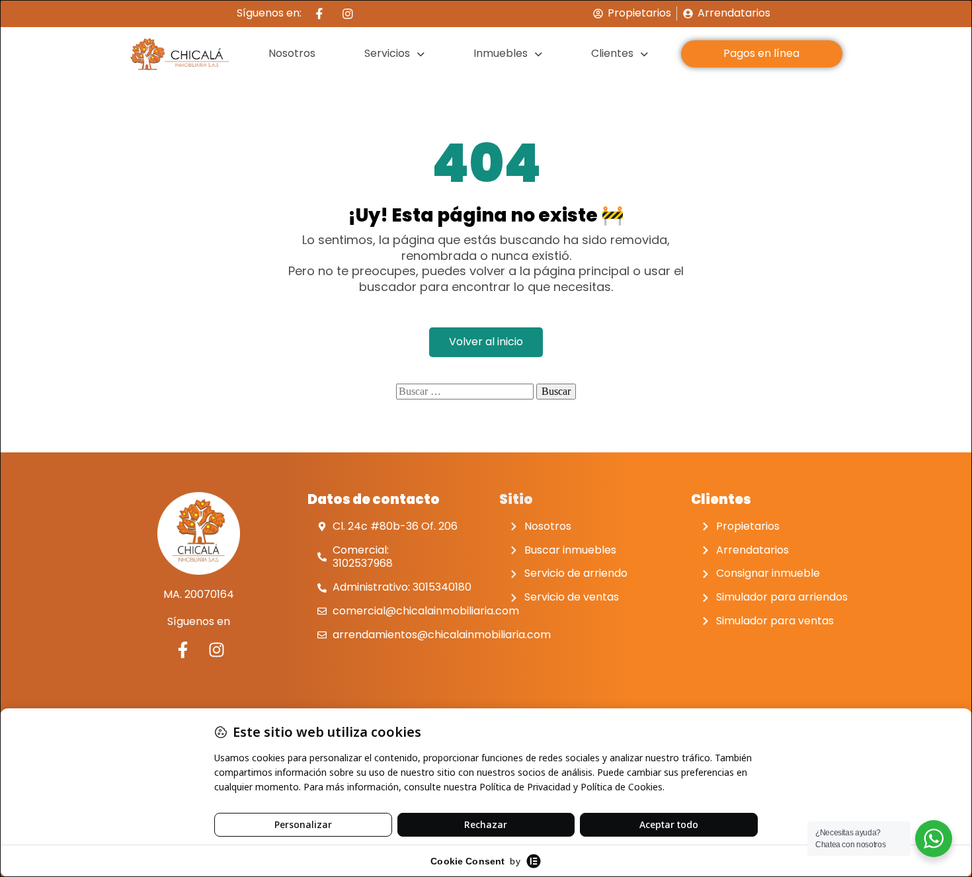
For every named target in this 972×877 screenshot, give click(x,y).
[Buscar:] (465, 391)
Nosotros (291, 53)
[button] (394, 53)
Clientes (612, 53)
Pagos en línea (761, 53)
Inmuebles (500, 53)
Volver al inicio (486, 341)
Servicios (387, 53)
